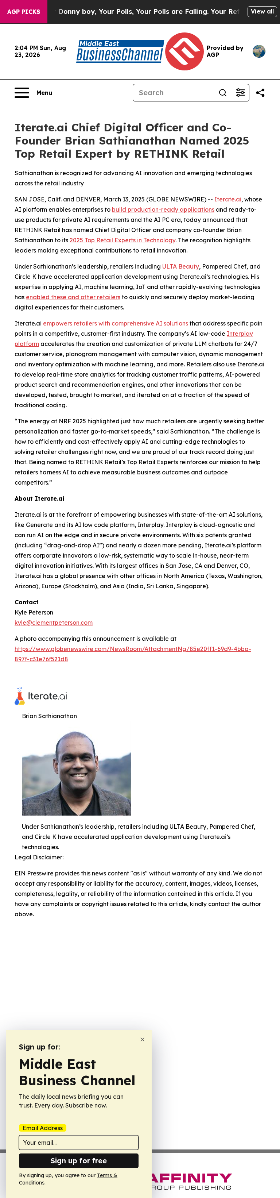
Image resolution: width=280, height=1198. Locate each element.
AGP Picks (23, 11)
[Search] (223, 92)
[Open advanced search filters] (240, 92)
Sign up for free (79, 1160)
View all (262, 11)
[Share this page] (260, 92)
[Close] (142, 1039)
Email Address (43, 1128)
